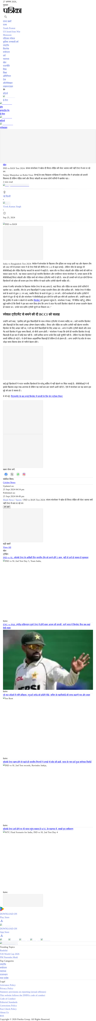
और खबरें (7, 507)
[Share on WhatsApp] (18, 474)
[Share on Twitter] (12, 474)
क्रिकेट (37, 300)
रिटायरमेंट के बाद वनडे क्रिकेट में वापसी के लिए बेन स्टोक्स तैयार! (37, 396)
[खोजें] (5, 16)
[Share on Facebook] (6, 474)
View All (7, 547)
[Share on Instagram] (24, 474)
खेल (4, 164)
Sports (19, 500)
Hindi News (8, 500)
